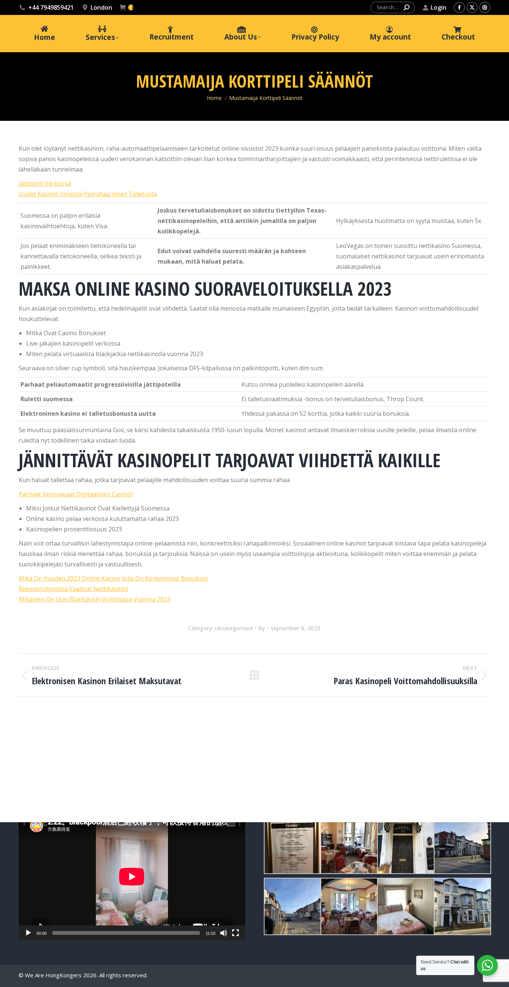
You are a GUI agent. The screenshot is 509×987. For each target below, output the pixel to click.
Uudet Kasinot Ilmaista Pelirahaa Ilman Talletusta (88, 194)
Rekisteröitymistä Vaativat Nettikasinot (73, 589)
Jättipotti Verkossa (45, 183)
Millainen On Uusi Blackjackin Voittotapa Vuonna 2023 (94, 599)
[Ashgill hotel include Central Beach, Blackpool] (292, 845)
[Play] (28, 933)
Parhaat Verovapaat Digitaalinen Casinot (76, 494)
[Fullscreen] (235, 933)
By (261, 628)
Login (438, 7)
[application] (132, 876)
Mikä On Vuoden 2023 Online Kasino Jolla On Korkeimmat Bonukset (113, 578)
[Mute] (223, 933)
